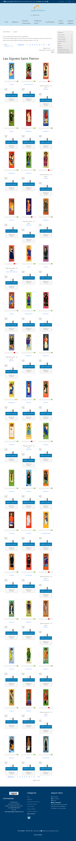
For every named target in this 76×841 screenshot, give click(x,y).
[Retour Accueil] (38, 8)
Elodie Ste (28, 711)
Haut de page (38, 835)
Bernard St (28, 131)
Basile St (46, 627)
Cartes (59, 43)
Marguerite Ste (28, 314)
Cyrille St (11, 711)
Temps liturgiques (62, 39)
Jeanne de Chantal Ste (11, 272)
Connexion (55, 796)
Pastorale (60, 47)
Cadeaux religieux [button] (70, 22)
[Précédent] (25, 45)
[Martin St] (11, 342)
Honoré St (11, 220)
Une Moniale (29, 575)
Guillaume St (11, 173)
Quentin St (11, 444)
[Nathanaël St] (11, 389)
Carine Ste (11, 669)
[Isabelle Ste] (46, 206)
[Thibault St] (11, 478)
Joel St (28, 267)
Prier (6, 22)
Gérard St (45, 89)
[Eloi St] (45, 697)
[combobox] (38, 15)
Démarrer (21, 45)
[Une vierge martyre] (46, 520)
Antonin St (11, 622)
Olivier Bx (28, 402)
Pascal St (46, 402)
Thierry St (28, 491)
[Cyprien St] (46, 655)
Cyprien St (45, 669)
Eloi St (45, 716)
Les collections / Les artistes (64, 52)
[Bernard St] (28, 117)
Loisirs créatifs (31, 809)
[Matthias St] (28, 342)
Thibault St (11, 491)
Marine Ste (46, 314)
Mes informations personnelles (59, 804)
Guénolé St (46, 131)
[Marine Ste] (46, 300)
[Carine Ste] (11, 655)
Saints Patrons (31, 814)
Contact (8, 1)
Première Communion (33, 801)
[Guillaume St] (11, 159)
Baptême (29, 799)
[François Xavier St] (28, 71)
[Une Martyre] (46, 561)
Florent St (28, 757)
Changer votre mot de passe (59, 808)
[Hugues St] (28, 206)
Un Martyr (28, 533)
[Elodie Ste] (28, 697)
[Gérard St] (46, 71)
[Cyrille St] (11, 697)
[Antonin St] (11, 608)
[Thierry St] (28, 478)
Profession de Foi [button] (38, 22)
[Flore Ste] (11, 71)
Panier (54, 800)
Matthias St (29, 355)
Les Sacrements (61, 36)
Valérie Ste (45, 491)
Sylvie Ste (45, 444)
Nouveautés (60, 32)
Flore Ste (11, 84)
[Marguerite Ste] (28, 300)
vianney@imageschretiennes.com (14, 811)
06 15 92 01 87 (15, 1)
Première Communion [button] (26, 22)
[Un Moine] (11, 561)
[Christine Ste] (28, 655)
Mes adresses (56, 798)
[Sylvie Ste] (46, 431)
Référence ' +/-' (8, 46)
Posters (59, 45)
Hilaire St (46, 178)
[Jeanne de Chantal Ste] (11, 253)
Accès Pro (61, 1)
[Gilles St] (11, 117)
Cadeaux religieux (32, 811)
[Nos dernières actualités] (3, 1)
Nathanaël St (11, 402)
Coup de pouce (61, 34)
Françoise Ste (45, 757)
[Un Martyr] (28, 520)
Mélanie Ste (46, 355)
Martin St (11, 360)
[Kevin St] (46, 253)
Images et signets (62, 41)
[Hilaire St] (46, 159)
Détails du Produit (11, 99)
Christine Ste (29, 669)
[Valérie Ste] (46, 478)
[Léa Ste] (11, 300)
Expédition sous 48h (41, 1)
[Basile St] (45, 608)
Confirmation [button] (50, 22)
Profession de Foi (32, 804)
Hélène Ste (28, 173)
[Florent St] (28, 744)
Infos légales (21, 831)
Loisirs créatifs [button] (61, 22)
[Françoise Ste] (46, 744)
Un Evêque (11, 533)
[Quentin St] (11, 431)
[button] (72, 35)
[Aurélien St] (28, 608)
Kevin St (46, 267)
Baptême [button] (15, 22)
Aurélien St (28, 622)
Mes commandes (57, 802)
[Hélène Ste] (28, 159)
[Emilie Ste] (11, 744)
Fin (49, 45)
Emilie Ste (11, 757)
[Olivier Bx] (28, 389)
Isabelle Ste (46, 220)
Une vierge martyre (46, 533)
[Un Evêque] (11, 520)
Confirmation (31, 806)
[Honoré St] (11, 206)
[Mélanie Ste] (46, 342)
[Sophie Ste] (28, 431)
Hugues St (28, 225)
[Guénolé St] (46, 117)
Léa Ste (11, 314)
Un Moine (11, 575)
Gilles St (12, 131)
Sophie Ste (28, 449)
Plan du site (29, 831)
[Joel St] (28, 253)
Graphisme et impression (63, 49)
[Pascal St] (46, 389)
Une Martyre (46, 580)
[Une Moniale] (28, 561)
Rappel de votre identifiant (58, 806)
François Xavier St (28, 84)
